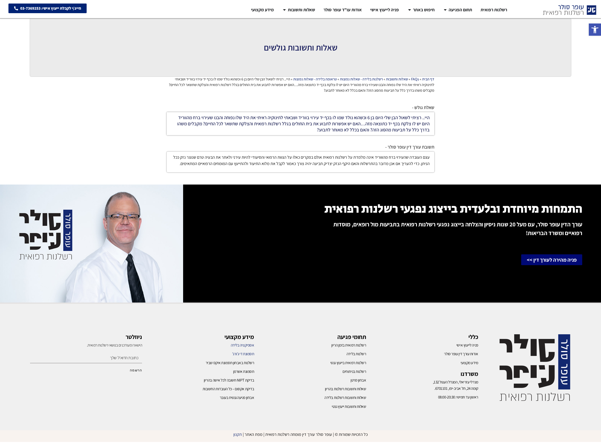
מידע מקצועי (239, 337)
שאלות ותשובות (397, 79)
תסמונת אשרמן (243, 371)
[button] (595, 30)
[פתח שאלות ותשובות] (284, 9)
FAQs (415, 79)
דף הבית (428, 79)
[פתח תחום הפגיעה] (445, 9)
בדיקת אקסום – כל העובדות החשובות (228, 388)
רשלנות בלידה (356, 353)
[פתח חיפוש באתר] (409, 9)
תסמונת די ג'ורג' (243, 353)
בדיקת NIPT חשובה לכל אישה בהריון (229, 380)
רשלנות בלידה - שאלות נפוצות (361, 79)
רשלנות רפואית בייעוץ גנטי (348, 362)
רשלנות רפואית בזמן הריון (348, 345)
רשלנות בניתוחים (354, 371)
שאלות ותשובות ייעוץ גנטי (349, 406)
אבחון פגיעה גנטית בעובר (237, 397)
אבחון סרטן (358, 380)
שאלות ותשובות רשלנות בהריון (345, 388)
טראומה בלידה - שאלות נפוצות (315, 79)
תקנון (237, 434)
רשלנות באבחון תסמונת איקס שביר (230, 362)
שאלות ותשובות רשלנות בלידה (345, 397)
